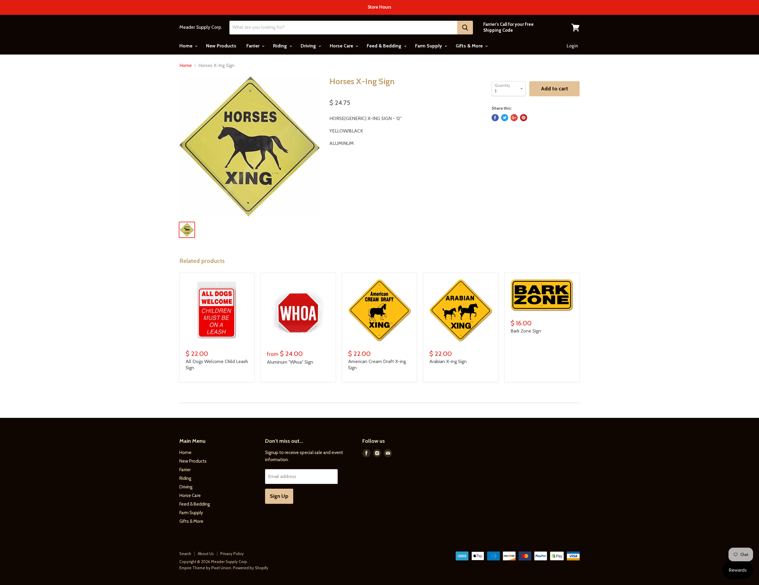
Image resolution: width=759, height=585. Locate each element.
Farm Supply (429, 46)
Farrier (253, 46)
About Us (206, 553)
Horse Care (342, 46)
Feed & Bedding (385, 46)
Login (572, 46)
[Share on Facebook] (495, 117)
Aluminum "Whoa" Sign (290, 362)
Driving (309, 46)
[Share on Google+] (514, 117)
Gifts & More (470, 46)
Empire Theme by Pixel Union (205, 567)
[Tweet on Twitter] (504, 117)
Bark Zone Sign (526, 331)
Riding (280, 46)
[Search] (465, 27)
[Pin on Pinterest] (523, 117)
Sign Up (279, 496)
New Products (221, 46)
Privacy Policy (232, 553)
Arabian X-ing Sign (448, 361)
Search (185, 553)
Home (186, 46)
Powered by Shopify (250, 567)
